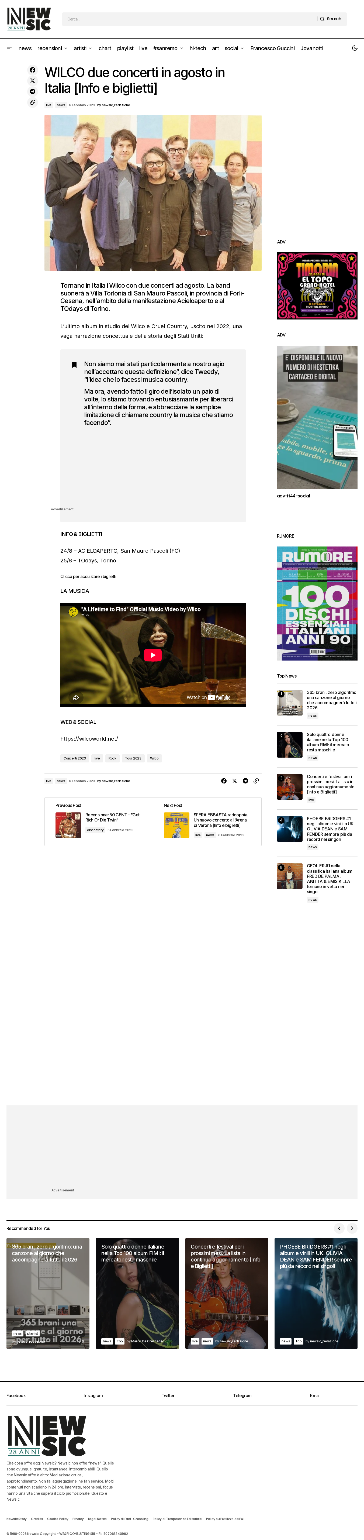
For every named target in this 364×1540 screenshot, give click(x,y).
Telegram (242, 1395)
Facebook (16, 1395)
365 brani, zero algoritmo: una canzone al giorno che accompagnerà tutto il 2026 (332, 700)
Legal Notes (97, 1519)
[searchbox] (190, 19)
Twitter (168, 1395)
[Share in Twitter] (32, 80)
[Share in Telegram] (32, 91)
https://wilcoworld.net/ (89, 738)
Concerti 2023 (75, 758)
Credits (37, 1519)
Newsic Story (16, 1519)
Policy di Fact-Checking (129, 1519)
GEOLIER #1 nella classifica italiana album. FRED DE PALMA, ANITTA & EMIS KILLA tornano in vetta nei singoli (330, 878)
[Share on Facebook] (32, 70)
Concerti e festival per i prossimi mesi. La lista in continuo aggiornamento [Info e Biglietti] (331, 784)
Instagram (93, 1395)
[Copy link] (32, 102)
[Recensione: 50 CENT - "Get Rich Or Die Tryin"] (99, 822)
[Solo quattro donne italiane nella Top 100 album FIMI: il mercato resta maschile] (290, 745)
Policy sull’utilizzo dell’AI (225, 1519)
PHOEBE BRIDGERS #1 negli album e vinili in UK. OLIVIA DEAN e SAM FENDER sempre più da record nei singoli (331, 829)
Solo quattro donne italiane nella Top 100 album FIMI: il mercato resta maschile (328, 742)
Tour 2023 (133, 758)
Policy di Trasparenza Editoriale (177, 1519)
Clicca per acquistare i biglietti (88, 576)
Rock (112, 758)
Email (315, 1395)
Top (120, 1341)
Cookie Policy (57, 1519)
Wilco (154, 758)
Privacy (78, 1519)
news (61, 105)
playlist (32, 1333)
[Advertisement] (159, 468)
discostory (95, 830)
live (48, 105)
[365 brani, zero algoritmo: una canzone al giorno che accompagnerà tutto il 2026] (290, 703)
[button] (9, 48)
